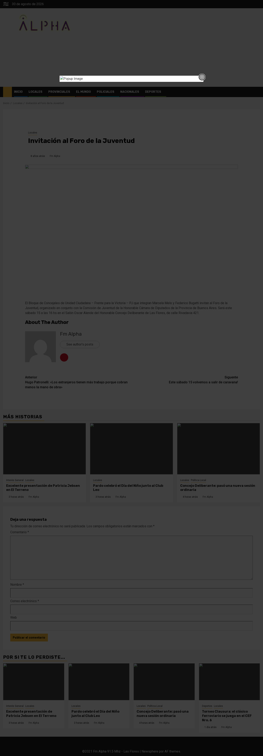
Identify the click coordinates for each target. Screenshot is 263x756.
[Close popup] (202, 77)
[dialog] (131, 79)
